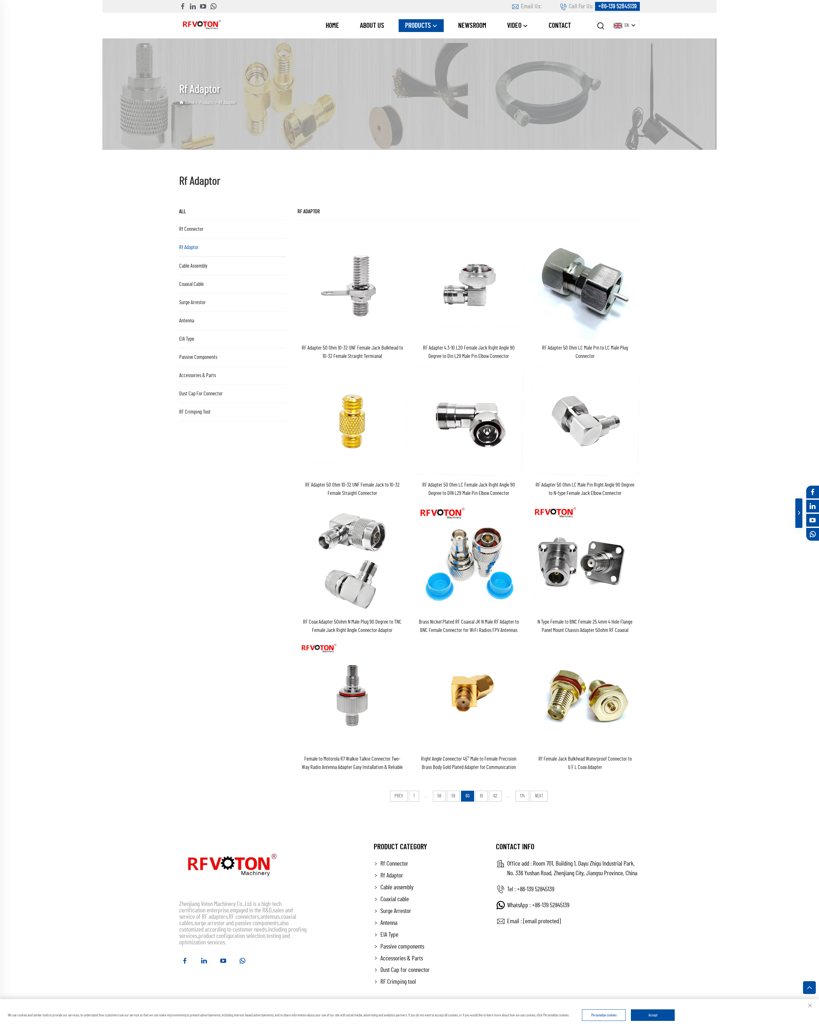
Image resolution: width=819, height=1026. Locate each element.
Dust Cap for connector (201, 393)
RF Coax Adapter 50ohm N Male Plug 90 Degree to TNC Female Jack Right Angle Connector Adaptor (352, 626)
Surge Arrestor (192, 302)
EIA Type (186, 339)
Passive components (198, 357)
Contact (560, 25)
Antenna (186, 320)
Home (332, 25)
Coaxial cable (191, 284)
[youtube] (203, 6)
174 (522, 796)
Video (515, 25)
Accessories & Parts (197, 375)
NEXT (539, 796)
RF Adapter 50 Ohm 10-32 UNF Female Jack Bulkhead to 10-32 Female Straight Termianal (352, 352)
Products (418, 25)
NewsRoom (472, 25)
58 (439, 796)
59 (453, 796)
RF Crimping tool (194, 412)
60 (467, 796)
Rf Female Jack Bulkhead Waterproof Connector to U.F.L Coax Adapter (585, 763)
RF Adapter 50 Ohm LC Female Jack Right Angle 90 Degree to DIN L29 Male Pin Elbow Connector (468, 489)
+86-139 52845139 (617, 6)
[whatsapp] (213, 6)
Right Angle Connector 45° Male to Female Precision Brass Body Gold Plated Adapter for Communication (468, 763)
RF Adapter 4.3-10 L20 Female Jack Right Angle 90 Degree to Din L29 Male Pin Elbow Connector (469, 352)
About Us (372, 25)
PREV (398, 796)
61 (481, 796)
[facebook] (182, 6)
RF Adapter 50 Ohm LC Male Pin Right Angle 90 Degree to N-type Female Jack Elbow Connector (585, 489)
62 (495, 796)
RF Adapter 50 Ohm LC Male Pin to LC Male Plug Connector (585, 352)
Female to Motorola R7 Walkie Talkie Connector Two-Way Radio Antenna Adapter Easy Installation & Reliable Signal (352, 764)
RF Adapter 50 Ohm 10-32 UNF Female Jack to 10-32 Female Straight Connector (352, 489)
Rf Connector (191, 229)
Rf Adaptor (227, 102)
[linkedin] (192, 6)
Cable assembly (193, 266)
